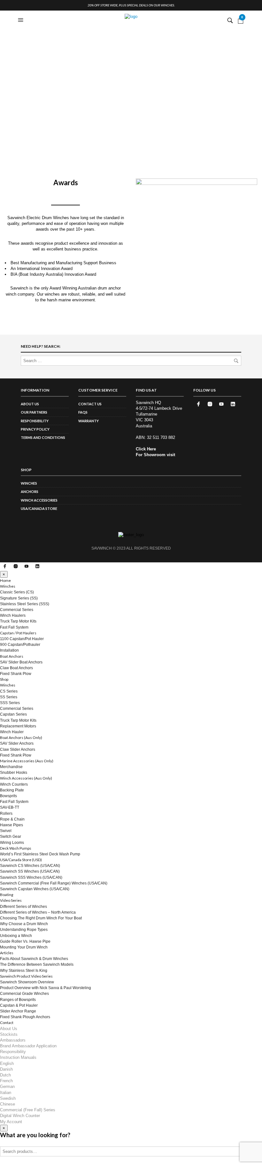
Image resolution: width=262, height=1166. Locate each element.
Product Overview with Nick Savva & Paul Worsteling (45, 988)
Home (5, 580)
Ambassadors (13, 1040)
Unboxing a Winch (16, 935)
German (7, 1086)
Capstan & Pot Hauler (19, 1005)
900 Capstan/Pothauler (20, 644)
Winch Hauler (12, 732)
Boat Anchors (11, 656)
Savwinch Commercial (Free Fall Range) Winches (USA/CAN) (53, 883)
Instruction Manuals (18, 1057)
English (7, 1063)
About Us (30, 404)
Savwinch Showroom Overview (27, 982)
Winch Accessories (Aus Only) (26, 778)
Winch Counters (14, 784)
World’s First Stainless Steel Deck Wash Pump (40, 854)
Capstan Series (13, 714)
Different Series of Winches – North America (38, 912)
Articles (6, 952)
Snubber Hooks (13, 772)
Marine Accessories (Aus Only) (26, 760)
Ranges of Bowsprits (18, 999)
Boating (6, 894)
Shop (4, 679)
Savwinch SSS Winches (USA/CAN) (31, 877)
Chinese (7, 1104)
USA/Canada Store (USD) (21, 859)
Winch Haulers (13, 615)
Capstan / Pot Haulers (18, 633)
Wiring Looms (12, 842)
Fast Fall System (14, 627)
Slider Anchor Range (18, 1011)
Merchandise (11, 767)
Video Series (11, 900)
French (6, 1080)
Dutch (5, 1075)
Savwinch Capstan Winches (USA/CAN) (34, 889)
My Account (11, 1121)
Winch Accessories (39, 500)
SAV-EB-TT (9, 807)
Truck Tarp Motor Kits (18, 621)
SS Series (8, 697)
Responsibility (35, 421)
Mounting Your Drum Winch (24, 947)
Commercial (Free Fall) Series (27, 1109)
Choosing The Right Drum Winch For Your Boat (41, 918)
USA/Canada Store (39, 508)
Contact (6, 1022)
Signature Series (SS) (19, 598)
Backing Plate (12, 790)
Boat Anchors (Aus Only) (21, 737)
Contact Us (90, 404)
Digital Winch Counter (20, 1115)
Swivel (6, 831)
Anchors (29, 491)
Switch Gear (10, 836)
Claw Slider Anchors (17, 749)
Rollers (6, 813)
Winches (29, 483)
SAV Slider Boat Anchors (21, 662)
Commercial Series (16, 609)
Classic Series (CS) (17, 592)
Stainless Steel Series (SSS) (24, 604)
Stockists (9, 1034)
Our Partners (34, 412)
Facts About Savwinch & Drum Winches (34, 958)
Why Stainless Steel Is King (23, 970)
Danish (6, 1069)
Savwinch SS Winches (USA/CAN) (30, 871)
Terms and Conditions (43, 437)
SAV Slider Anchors (17, 743)
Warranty (88, 421)
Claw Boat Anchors (16, 668)
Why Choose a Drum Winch (24, 924)
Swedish (8, 1098)
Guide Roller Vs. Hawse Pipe (25, 941)
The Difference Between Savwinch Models (36, 964)
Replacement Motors (18, 726)
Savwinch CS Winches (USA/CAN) (30, 865)
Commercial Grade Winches (24, 993)
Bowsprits (8, 796)
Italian (5, 1092)
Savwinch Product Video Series (26, 976)
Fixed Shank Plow (15, 673)
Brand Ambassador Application (28, 1045)
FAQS (83, 412)
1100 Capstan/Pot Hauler (22, 639)
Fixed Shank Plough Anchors (25, 1017)
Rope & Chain (12, 819)
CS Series (9, 691)
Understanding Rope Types (24, 929)
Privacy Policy (35, 429)
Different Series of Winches (23, 906)
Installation (9, 650)
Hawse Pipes (11, 825)
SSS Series (10, 703)
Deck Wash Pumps (15, 848)
